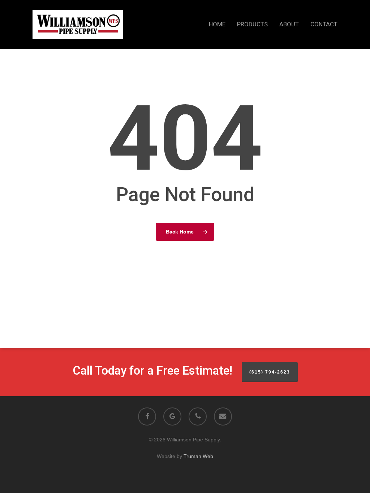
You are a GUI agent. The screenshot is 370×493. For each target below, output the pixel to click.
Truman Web (198, 456)
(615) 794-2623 (269, 372)
